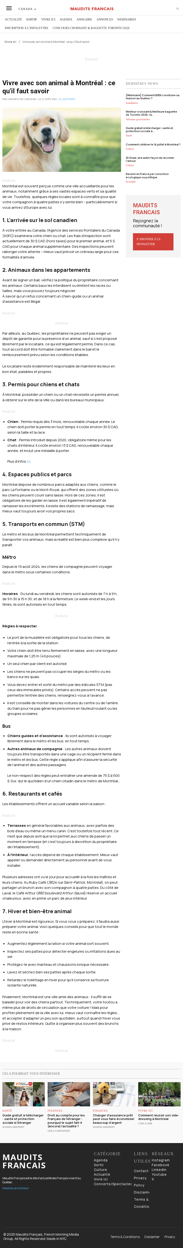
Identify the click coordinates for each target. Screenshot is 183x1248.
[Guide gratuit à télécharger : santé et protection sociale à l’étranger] (23, 1094)
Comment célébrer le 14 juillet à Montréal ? (153, 144)
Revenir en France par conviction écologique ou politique (147, 175)
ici (28, 461)
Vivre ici (10, 42)
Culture (130, 148)
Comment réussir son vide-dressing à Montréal (158, 1117)
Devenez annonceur (15, 1188)
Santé (129, 135)
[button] (178, 9)
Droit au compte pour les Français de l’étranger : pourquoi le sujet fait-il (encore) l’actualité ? (66, 1121)
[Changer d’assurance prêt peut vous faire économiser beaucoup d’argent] (114, 1094)
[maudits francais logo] (92, 8)
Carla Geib (145, 1123)
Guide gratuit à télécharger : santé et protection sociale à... (149, 129)
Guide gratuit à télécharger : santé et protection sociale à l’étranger (23, 1119)
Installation (132, 102)
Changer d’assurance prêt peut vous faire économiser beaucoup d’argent (113, 1119)
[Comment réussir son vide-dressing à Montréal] (159, 1094)
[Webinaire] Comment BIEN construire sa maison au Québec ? (152, 96)
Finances (55, 1110)
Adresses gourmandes (138, 119)
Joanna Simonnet (13, 1127)
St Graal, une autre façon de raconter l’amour (150, 159)
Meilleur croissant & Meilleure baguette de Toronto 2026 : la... (151, 113)
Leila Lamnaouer (59, 1130)
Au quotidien (67, 99)
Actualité (131, 181)
